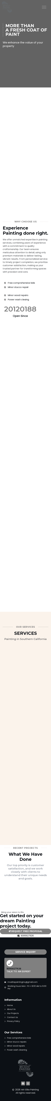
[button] (44, 7)
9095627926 (14, 968)
